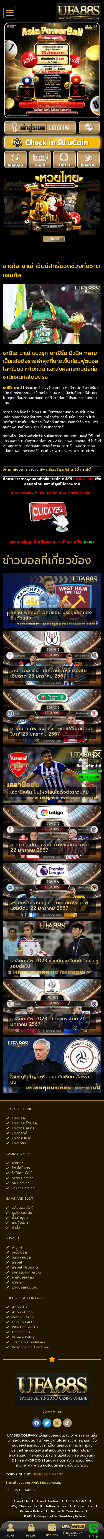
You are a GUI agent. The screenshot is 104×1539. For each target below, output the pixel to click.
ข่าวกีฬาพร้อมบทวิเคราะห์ (72, 1534)
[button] (97, 754)
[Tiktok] (67, 1422)
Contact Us (83, 1506)
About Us (21, 1501)
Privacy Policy (31, 1511)
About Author (47, 1501)
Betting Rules (56, 1506)
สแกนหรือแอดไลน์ (88, 770)
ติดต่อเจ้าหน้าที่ (88, 765)
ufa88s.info (83, 479)
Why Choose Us (24, 1506)
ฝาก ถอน (52, 1535)
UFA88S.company (47, 1474)
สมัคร (10, 1535)
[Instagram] (57, 1422)
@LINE (89, 541)
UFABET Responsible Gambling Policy (53, 1516)
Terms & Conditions (66, 1511)
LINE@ (93, 1536)
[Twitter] (46, 1422)
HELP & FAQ (76, 1501)
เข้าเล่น (31, 1535)
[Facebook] (36, 1422)
